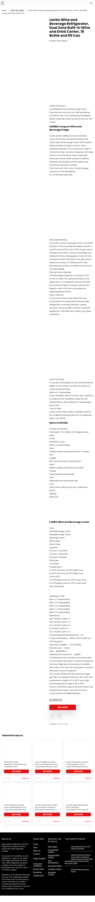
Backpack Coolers (52, 873)
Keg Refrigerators (53, 861)
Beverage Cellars (55, 866)
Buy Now (63, 707)
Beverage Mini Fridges (53, 856)
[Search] (91, 3)
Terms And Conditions (37, 865)
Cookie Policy (38, 875)
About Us (36, 850)
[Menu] (3, 3)
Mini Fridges (52, 847)
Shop (35, 847)
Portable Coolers (54, 869)
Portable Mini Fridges (53, 851)
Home (4, 10)
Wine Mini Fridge (17, 10)
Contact (36, 854)
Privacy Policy (38, 869)
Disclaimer (37, 872)
